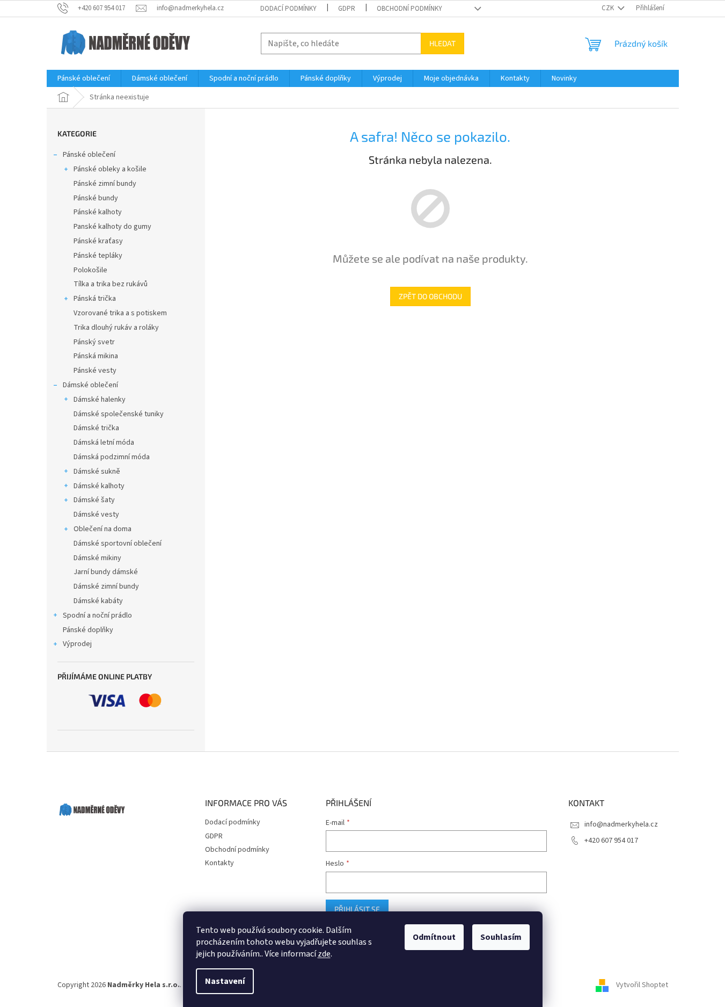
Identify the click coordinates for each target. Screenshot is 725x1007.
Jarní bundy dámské (106, 572)
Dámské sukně (97, 471)
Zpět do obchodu (430, 296)
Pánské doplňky (88, 630)
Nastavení (225, 981)
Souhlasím (501, 937)
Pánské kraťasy (98, 241)
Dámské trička (96, 428)
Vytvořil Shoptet (642, 985)
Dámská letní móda (104, 442)
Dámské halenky (100, 399)
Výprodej (77, 644)
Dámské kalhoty (99, 486)
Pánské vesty (95, 370)
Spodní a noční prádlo (97, 615)
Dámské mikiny (97, 558)
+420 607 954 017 (611, 840)
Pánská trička (95, 298)
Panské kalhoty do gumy (112, 226)
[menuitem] (84, 78)
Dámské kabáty (98, 601)
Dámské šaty (94, 500)
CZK (609, 8)
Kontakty (219, 863)
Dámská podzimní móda (112, 457)
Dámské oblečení (90, 385)
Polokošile (90, 270)
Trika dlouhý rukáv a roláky (116, 327)
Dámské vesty (96, 514)
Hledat (442, 43)
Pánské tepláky (98, 255)
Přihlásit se (357, 909)
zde (324, 954)
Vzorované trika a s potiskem (120, 313)
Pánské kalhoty (98, 212)
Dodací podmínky (288, 8)
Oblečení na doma (102, 529)
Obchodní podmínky (409, 8)
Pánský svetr (94, 342)
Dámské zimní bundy (106, 586)
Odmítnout (434, 937)
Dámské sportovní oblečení (118, 543)
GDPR (346, 8)
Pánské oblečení (89, 154)
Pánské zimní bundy (105, 183)
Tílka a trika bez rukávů (111, 284)
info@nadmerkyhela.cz (621, 824)
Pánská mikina (96, 356)
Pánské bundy (96, 198)
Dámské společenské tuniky (119, 414)
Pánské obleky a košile (110, 169)
